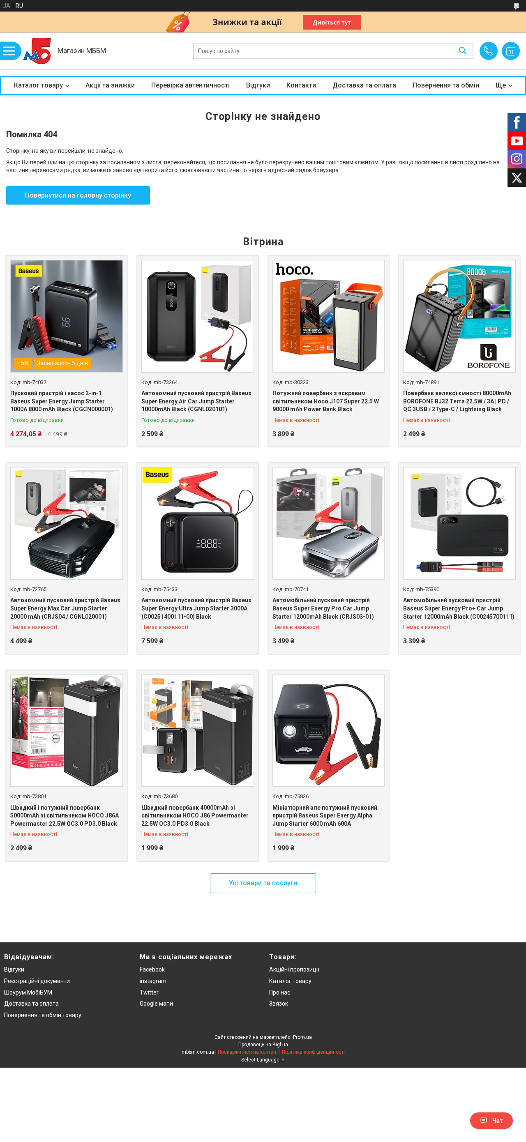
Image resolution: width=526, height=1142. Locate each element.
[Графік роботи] (511, 51)
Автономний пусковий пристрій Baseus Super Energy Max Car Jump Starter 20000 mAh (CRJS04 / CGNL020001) (65, 608)
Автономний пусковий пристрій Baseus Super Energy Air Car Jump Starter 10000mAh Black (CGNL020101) (196, 401)
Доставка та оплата (364, 85)
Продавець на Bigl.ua (263, 1045)
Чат (497, 1120)
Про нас (279, 992)
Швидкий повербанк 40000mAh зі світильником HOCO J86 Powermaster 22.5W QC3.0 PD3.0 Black (195, 815)
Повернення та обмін (446, 85)
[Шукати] (463, 51)
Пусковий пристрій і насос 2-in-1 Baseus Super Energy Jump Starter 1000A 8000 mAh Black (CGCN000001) (61, 401)
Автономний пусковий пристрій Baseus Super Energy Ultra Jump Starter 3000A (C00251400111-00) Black (196, 608)
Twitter (149, 992)
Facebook (152, 969)
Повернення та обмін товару (42, 1015)
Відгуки (258, 85)
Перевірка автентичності (190, 85)
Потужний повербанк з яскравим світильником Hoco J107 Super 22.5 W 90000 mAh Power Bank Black (325, 401)
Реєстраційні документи (37, 981)
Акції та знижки (110, 85)
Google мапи (156, 1003)
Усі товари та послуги (263, 883)
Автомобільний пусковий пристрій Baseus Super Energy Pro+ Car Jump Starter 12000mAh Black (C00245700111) (458, 608)
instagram (153, 981)
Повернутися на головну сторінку (78, 195)
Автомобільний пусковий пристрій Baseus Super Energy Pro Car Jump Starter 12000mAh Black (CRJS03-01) (323, 608)
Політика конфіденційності (313, 1052)
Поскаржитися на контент (248, 1052)
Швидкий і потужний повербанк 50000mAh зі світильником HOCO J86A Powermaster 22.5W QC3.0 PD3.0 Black (64, 815)
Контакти (301, 85)
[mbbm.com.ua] (37, 51)
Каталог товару (38, 85)
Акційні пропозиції (294, 969)
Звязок (278, 1003)
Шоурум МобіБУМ (28, 992)
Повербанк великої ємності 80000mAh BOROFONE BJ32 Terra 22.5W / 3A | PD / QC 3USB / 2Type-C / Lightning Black (457, 401)
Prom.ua (302, 1037)
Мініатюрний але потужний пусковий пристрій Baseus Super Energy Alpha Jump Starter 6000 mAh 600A (324, 815)
